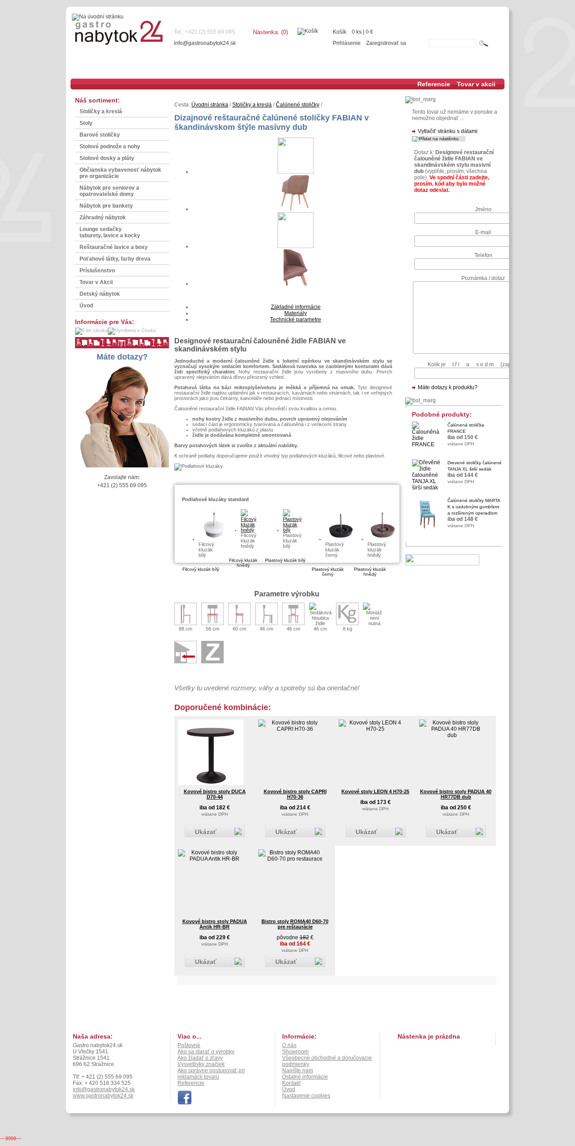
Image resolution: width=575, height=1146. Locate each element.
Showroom (295, 1051)
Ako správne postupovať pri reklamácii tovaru (211, 1073)
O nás (289, 1045)
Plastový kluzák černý (328, 572)
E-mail (483, 232)
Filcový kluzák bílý (200, 569)
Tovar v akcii (476, 84)
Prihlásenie (347, 43)
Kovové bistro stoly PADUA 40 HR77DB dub (455, 794)
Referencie (433, 84)
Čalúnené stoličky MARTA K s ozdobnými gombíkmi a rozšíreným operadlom (473, 506)
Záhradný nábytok (103, 217)
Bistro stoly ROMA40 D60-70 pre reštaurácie (294, 924)
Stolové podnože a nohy (110, 146)
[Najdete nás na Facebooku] (184, 1103)
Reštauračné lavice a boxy (114, 247)
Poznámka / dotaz (483, 278)
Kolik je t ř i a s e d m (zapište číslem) (483, 364)
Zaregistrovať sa (386, 43)
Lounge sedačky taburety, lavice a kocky (110, 232)
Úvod (86, 305)
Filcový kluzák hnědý (243, 563)
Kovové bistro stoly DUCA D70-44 (215, 794)
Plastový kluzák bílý (285, 560)
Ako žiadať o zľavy (200, 1058)
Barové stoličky (100, 135)
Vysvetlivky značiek (201, 1064)
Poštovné (188, 1045)
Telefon (483, 255)
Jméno (483, 209)
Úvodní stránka (209, 105)
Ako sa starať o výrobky (205, 1051)
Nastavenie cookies (306, 1096)
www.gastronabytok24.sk (103, 1096)
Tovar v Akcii (96, 282)
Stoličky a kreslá (101, 111)
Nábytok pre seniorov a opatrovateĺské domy (109, 191)
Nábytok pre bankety (106, 206)
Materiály (295, 313)
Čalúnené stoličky (297, 105)
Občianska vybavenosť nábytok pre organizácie (120, 173)
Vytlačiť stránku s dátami (448, 131)
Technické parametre (295, 319)
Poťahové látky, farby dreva (115, 259)
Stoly (86, 123)
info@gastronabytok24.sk (205, 43)
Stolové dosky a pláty (107, 158)
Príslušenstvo (97, 270)
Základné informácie (296, 307)
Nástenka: (270, 32)
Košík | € (353, 32)
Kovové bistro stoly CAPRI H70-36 (295, 794)
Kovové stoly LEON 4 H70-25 (375, 791)
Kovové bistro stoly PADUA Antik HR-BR (214, 924)
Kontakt (291, 1083)
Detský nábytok (100, 294)
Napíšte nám (297, 1070)
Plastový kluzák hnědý (370, 572)
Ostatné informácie (305, 1077)
